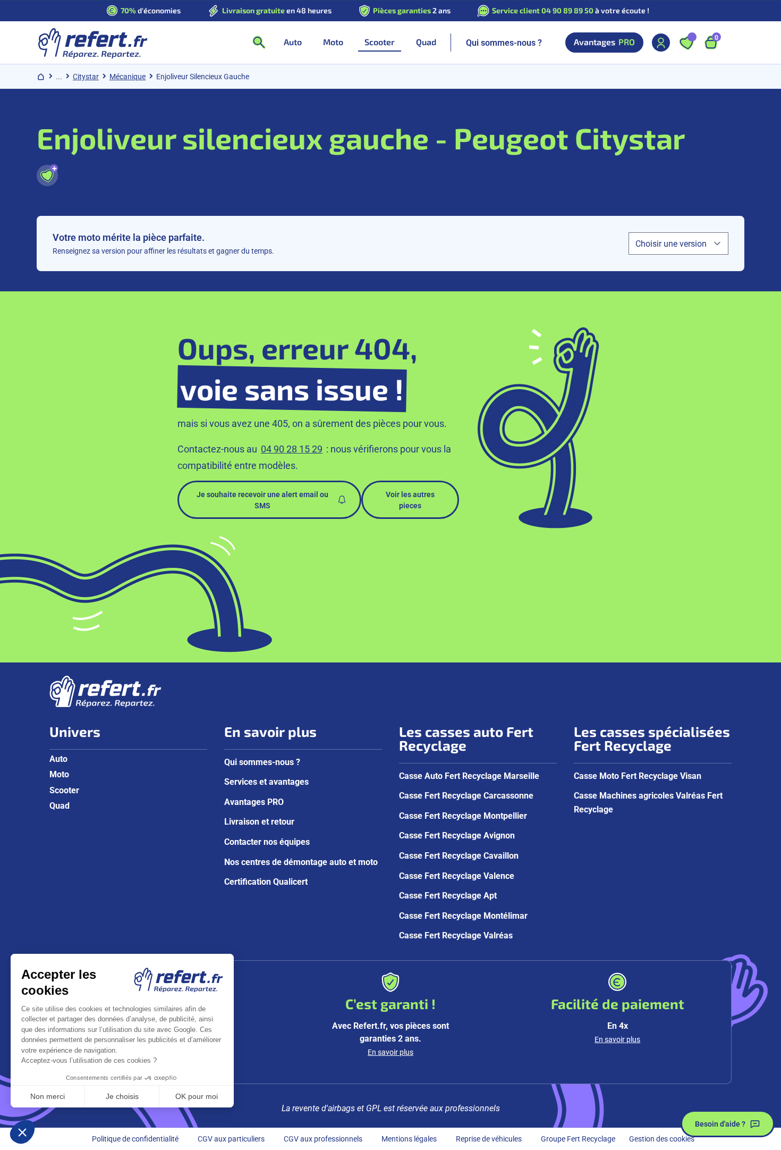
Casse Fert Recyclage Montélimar (463, 915)
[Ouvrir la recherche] (258, 42)
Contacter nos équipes (267, 841)
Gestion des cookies (661, 1139)
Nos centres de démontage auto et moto (301, 861)
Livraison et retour (259, 821)
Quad (59, 805)
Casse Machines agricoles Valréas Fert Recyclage (648, 802)
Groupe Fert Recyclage (578, 1139)
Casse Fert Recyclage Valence (456, 875)
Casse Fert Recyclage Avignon (457, 835)
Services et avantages (266, 781)
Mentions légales (409, 1139)
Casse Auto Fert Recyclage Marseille (469, 775)
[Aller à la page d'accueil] (92, 42)
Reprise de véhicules (489, 1139)
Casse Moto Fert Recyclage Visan (637, 775)
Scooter (64, 789)
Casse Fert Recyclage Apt (448, 895)
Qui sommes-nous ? (504, 42)
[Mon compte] (661, 42)
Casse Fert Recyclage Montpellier (463, 815)
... (59, 76)
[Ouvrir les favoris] (686, 43)
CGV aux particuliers (231, 1139)
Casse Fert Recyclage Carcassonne (466, 795)
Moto (59, 773)
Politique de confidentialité (135, 1139)
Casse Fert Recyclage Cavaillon (459, 855)
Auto (58, 758)
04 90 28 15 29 (291, 448)
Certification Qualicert (266, 881)
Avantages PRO (254, 801)
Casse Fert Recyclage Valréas (456, 935)
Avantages (604, 42)
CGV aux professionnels (323, 1139)
